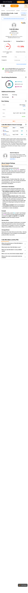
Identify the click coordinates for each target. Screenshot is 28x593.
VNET (5, 133)
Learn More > (13, 158)
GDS (24, 106)
